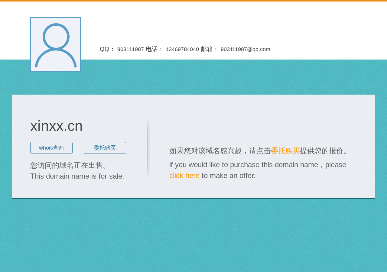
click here (184, 175)
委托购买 (105, 148)
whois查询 (51, 148)
